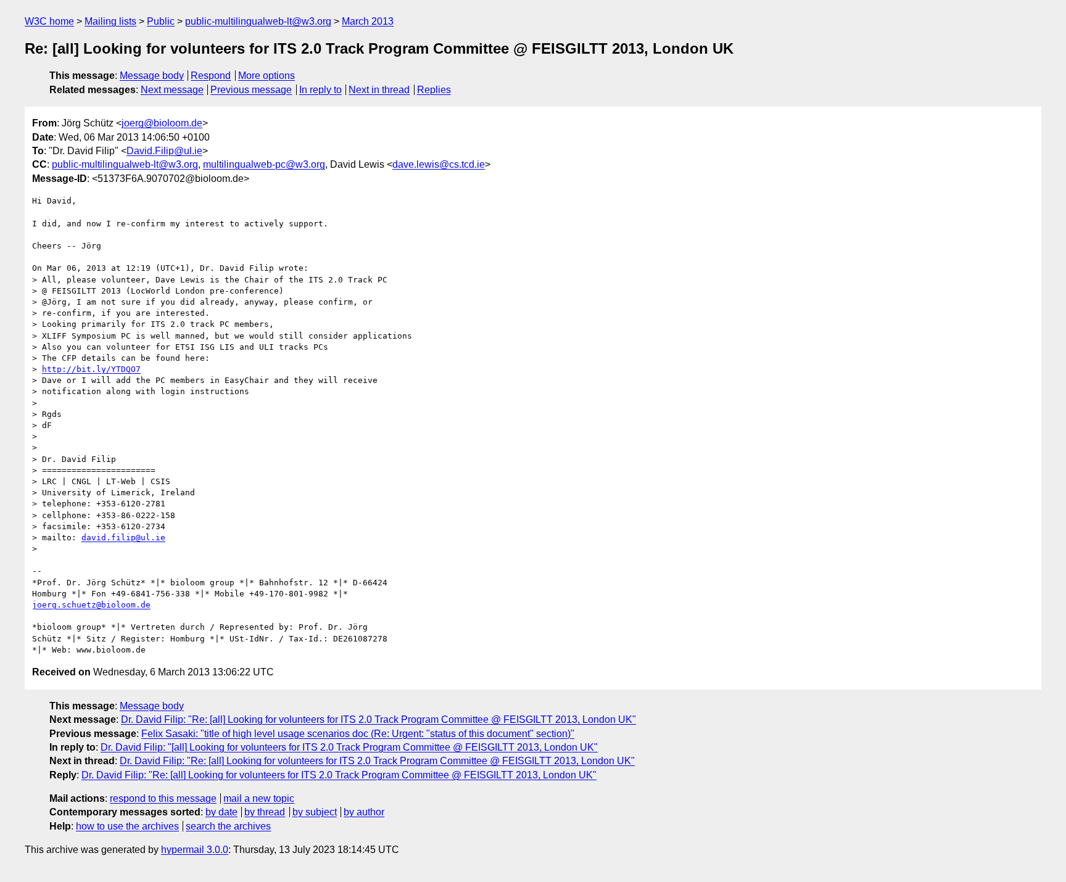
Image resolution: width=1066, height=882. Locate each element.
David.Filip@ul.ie (164, 151)
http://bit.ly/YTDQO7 (91, 369)
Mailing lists (110, 21)
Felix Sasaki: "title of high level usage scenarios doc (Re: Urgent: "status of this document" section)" (357, 733)
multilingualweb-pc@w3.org (264, 164)
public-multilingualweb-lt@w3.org (258, 21)
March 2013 (368, 21)
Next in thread (379, 89)
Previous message (251, 89)
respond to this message (163, 798)
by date (221, 812)
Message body (152, 75)
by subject (314, 812)
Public (161, 21)
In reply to (320, 89)
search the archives (228, 826)
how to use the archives (127, 826)
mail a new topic (258, 798)
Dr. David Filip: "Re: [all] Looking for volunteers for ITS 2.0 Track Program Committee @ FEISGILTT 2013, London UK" (378, 719)
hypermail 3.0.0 (194, 849)
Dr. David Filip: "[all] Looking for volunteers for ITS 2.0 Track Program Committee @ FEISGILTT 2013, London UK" (349, 747)
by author (364, 812)
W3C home (49, 21)
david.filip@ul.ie (123, 537)
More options (266, 75)
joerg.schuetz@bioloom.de (91, 604)
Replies (434, 89)
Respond (211, 75)
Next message (172, 89)
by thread (264, 812)
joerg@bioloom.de (162, 123)
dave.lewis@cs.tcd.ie (438, 164)
